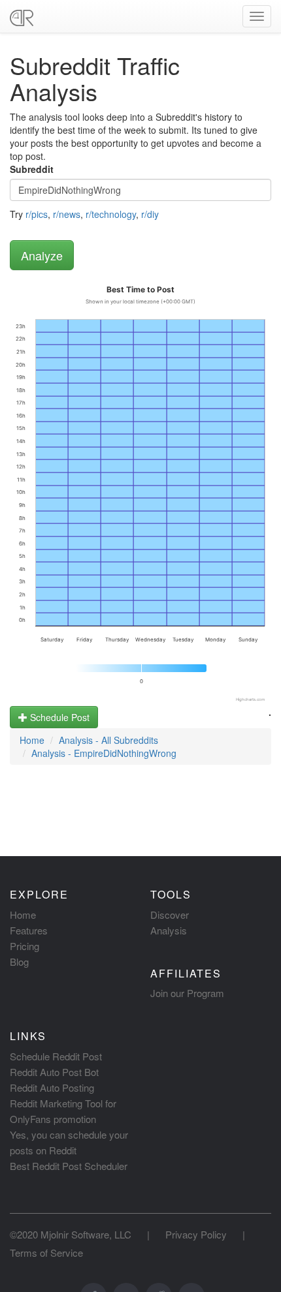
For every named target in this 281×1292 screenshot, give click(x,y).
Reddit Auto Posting (52, 1087)
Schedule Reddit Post (56, 1056)
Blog (19, 961)
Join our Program (187, 993)
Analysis (168, 930)
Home (32, 739)
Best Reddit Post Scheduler (68, 1166)
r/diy (150, 214)
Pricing (24, 946)
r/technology (111, 214)
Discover (169, 914)
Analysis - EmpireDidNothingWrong (103, 753)
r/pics (36, 214)
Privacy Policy (196, 1234)
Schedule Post (58, 717)
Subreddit (32, 169)
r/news (66, 214)
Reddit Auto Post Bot (54, 1072)
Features (29, 930)
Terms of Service (46, 1252)
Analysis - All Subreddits (108, 739)
